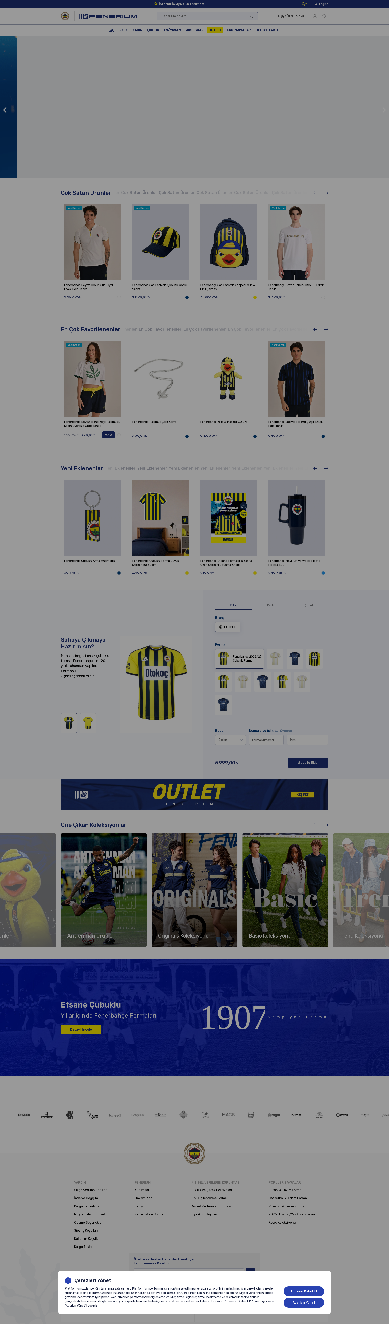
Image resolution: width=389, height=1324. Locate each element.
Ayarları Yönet (304, 1303)
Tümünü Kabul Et (303, 1291)
